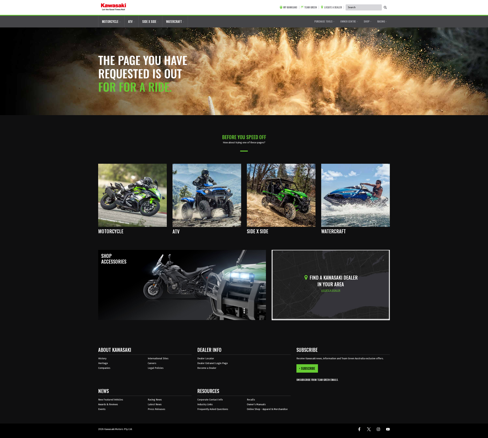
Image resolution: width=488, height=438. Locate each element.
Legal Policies (156, 368)
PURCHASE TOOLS (323, 21)
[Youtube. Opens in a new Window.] (388, 429)
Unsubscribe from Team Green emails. (317, 379)
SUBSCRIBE (308, 368)
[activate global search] (385, 7)
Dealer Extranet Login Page (212, 363)
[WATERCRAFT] (355, 195)
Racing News (155, 399)
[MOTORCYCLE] (132, 195)
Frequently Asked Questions (212, 409)
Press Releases (156, 409)
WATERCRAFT (174, 21)
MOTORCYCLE (110, 21)
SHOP (367, 21)
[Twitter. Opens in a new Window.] (369, 429)
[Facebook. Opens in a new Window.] (359, 429)
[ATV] (207, 195)
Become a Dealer (206, 368)
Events (102, 409)
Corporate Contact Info (210, 399)
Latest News (155, 404)
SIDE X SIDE (149, 21)
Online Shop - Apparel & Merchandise (267, 409)
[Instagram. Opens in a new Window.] (378, 429)
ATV (130, 21)
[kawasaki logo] (113, 7)
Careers (152, 363)
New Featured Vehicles (110, 399)
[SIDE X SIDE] (281, 195)
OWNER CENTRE (348, 21)
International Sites (158, 358)
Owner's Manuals (256, 404)
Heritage (103, 363)
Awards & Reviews (108, 404)
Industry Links (205, 404)
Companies (104, 368)
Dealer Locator (205, 358)
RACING (381, 21)
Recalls (251, 399)
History (102, 358)
